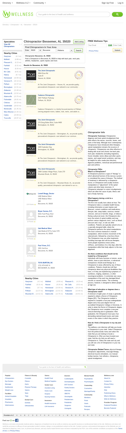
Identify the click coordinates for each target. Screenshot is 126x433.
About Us (107, 378)
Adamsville (8, 96)
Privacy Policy (93, 51)
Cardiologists (68, 379)
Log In (120, 3)
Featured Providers (110, 405)
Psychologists (89, 382)
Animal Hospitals (10, 396)
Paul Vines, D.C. (44, 245)
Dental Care (29, 400)
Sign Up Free (108, 3)
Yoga (26, 396)
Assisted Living (50, 388)
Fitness (27, 381)
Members (87, 397)
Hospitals (8, 399)
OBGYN (67, 393)
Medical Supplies (50, 381)
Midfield (6, 59)
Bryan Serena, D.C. (45, 211)
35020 (35, 25)
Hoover (6, 69)
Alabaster (7, 90)
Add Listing (79, 42)
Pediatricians (68, 399)
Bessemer (28, 25)
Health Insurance (50, 403)
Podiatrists (67, 402)
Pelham (6, 84)
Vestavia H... (8, 81)
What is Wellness (110, 396)
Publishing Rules (110, 393)
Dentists (27, 403)
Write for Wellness (110, 399)
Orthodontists (29, 406)
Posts (86, 400)
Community (39, 3)
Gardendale (8, 106)
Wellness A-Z (22, 3)
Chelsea (7, 103)
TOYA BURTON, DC (45, 263)
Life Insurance (49, 406)
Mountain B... (9, 93)
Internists (67, 390)
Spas (26, 393)
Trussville (7, 118)
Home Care (48, 391)
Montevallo (8, 109)
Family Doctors (69, 388)
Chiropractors (9, 378)
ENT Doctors (68, 385)
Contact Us (107, 381)
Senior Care (49, 385)
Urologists (67, 408)
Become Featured (110, 408)
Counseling (88, 385)
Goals (86, 403)
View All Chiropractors (9, 45)
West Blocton (9, 112)
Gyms (27, 384)
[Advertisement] (47, 32)
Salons (27, 390)
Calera (6, 115)
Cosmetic (28, 378)
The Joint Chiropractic (46, 71)
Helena (6, 75)
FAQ (105, 390)
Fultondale (7, 99)
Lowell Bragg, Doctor (46, 193)
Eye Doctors (9, 381)
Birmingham (8, 87)
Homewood (8, 78)
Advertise (107, 387)
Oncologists (68, 396)
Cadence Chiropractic (46, 95)
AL (22, 25)
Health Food (49, 378)
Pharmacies (9, 402)
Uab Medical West (45, 228)
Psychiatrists (88, 379)
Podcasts (87, 406)
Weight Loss (9, 390)
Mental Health (89, 376)
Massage (8, 384)
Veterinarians (9, 405)
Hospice (47, 394)
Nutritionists (9, 387)
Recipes (87, 409)
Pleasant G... (8, 62)
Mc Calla (7, 72)
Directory (7, 3)
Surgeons (67, 405)
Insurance (48, 400)
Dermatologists (69, 382)
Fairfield (7, 65)
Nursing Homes (50, 397)
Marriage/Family (89, 391)
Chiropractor (14, 25)
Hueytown (7, 56)
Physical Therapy (30, 387)
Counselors (88, 388)
